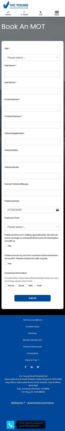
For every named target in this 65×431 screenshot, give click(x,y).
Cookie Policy (32, 326)
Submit (32, 298)
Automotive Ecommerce (41, 402)
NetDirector (17, 402)
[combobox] (32, 57)
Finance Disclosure (32, 346)
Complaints (32, 353)
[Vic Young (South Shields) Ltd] (15, 4)
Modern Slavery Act (32, 340)
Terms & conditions (32, 319)
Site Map (32, 333)
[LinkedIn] (31, 366)
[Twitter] (38, 366)
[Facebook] (25, 366)
